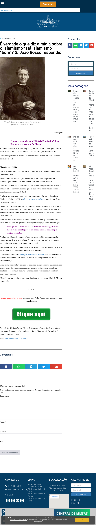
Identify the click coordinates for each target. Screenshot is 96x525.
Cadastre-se (80, 73)
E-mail (3, 432)
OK (82, 520)
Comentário (4, 396)
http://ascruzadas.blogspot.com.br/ (18, 338)
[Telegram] (22, 500)
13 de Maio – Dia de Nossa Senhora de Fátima (91, 147)
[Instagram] (13, 500)
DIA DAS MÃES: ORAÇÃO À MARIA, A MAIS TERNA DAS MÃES (76, 179)
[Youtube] (17, 500)
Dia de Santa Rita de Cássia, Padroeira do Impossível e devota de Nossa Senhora (91, 111)
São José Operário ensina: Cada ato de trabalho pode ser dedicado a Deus (91, 182)
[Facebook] (3, 511)
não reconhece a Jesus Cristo (33, 199)
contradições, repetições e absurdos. (31, 255)
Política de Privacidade (18, 520)
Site (1, 441)
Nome (3, 422)
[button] (48, 4)
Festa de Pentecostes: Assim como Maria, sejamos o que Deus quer (76, 106)
